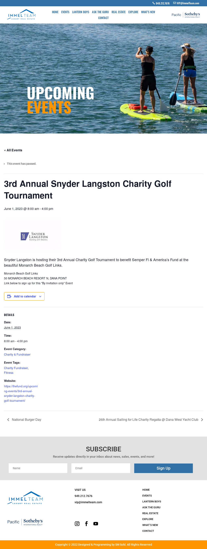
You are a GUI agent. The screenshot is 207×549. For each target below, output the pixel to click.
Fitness (8, 373)
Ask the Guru (100, 12)
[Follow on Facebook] (86, 523)
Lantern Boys (80, 12)
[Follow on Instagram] (77, 523)
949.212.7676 (163, 3)
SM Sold (120, 544)
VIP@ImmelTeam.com (188, 3)
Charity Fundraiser (16, 368)
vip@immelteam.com (88, 502)
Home (55, 12)
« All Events (13, 150)
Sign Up (163, 468)
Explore (133, 12)
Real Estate (119, 12)
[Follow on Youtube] (95, 523)
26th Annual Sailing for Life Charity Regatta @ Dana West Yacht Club (149, 419)
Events (65, 12)
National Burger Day (26, 419)
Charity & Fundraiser (17, 354)
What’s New (148, 12)
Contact (103, 18)
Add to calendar (25, 296)
